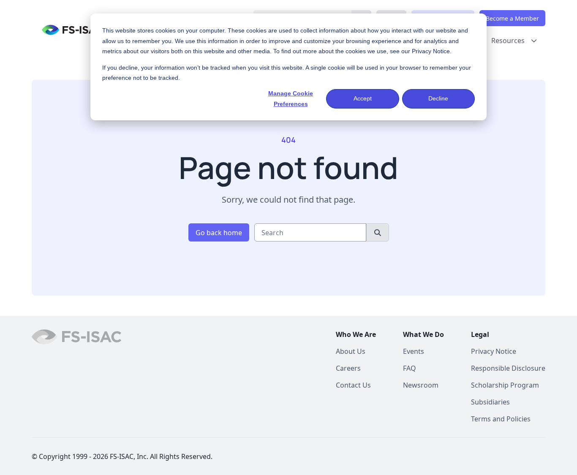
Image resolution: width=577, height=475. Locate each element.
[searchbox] (310, 232)
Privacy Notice (431, 51)
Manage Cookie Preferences (290, 98)
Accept (363, 98)
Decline (438, 98)
